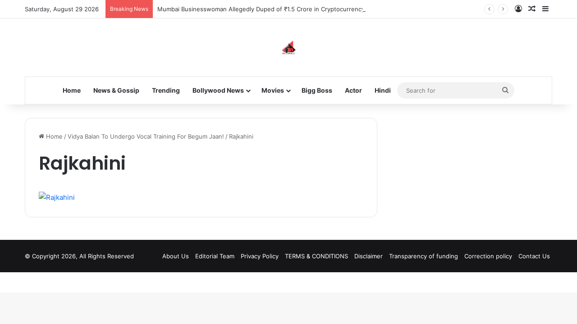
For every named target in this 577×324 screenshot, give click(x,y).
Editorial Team (214, 256)
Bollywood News (218, 90)
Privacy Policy (260, 256)
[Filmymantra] (289, 47)
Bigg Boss (317, 90)
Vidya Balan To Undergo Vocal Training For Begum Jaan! (146, 136)
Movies (272, 90)
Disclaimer (368, 256)
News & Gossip (116, 90)
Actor (353, 90)
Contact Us (534, 256)
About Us (175, 256)
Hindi (383, 90)
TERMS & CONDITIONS (316, 256)
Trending (166, 90)
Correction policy (488, 256)
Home (72, 90)
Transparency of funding (423, 256)
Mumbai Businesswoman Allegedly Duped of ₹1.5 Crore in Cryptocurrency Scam (269, 9)
